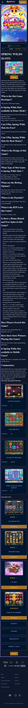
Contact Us (17, 680)
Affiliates (16, 677)
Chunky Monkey (14, 401)
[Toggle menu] (2, 2)
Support (14, 631)
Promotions (14, 639)
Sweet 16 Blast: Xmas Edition (14, 487)
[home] (11, 3)
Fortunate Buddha (14, 612)
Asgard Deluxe (14, 521)
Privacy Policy (4, 683)
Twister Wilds (14, 552)
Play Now (23, 2)
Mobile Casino (14, 646)
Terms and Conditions (5, 680)
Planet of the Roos (13, 458)
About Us (16, 674)
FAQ (2, 674)
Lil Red (14, 582)
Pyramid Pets (14, 429)
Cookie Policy (17, 683)
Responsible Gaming (5, 687)
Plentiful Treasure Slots (22, 49)
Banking (14, 624)
